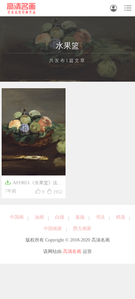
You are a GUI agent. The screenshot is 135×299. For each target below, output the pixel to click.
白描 (59, 217)
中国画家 (53, 228)
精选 (120, 217)
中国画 (17, 217)
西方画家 (82, 228)
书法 (100, 217)
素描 (80, 217)
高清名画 (72, 251)
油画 (39, 217)
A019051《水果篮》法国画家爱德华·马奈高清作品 (33, 183)
